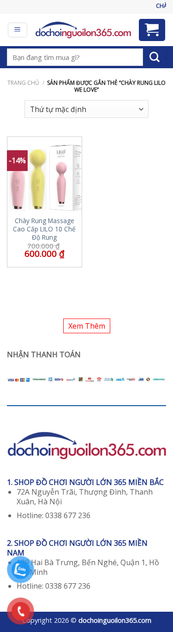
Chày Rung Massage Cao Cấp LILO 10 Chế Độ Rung (44, 229)
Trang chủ (23, 83)
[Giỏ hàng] (152, 30)
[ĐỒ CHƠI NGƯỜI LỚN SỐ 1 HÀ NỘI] (83, 30)
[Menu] (18, 30)
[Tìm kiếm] (154, 57)
